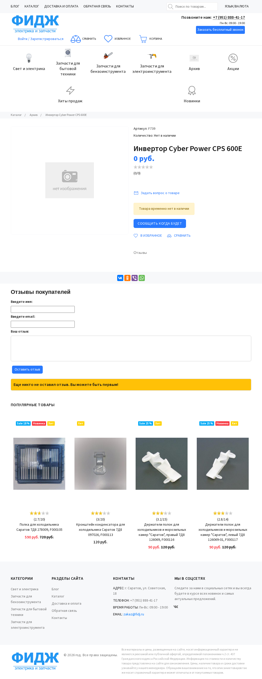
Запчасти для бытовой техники (29, 612)
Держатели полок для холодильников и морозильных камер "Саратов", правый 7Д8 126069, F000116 (161, 532)
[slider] (143, 167)
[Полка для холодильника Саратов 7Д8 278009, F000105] (39, 463)
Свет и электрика (24, 589)
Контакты (125, 6)
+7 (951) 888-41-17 (229, 17)
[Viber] (135, 278)
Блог (15, 6)
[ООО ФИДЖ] (35, 24)
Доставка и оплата (61, 6)
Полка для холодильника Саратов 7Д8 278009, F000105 (39, 527)
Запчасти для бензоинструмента (26, 599)
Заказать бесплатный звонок (220, 29)
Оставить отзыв (27, 369)
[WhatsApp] (142, 278)
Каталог (32, 6)
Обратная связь (97, 6)
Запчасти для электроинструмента (28, 625)
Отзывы (140, 253)
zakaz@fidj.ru (133, 614)
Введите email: (23, 316)
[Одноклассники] (127, 278)
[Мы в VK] (175, 606)
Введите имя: (22, 301)
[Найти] (171, 6)
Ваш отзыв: (20, 331)
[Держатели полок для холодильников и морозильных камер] (162, 463)
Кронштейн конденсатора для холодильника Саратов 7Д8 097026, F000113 (100, 529)
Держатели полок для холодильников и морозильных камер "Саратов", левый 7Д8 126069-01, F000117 (223, 532)
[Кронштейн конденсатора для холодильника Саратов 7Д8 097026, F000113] (100, 463)
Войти (23, 39)
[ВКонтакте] (120, 278)
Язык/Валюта (237, 6)
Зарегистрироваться (46, 39)
